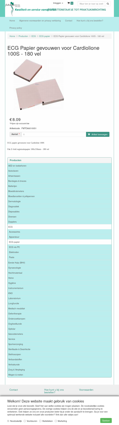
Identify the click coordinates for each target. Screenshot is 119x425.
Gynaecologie (14, 267)
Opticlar (11, 328)
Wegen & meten (15, 374)
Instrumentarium (15, 288)
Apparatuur (14, 236)
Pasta (11, 257)
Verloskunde (14, 364)
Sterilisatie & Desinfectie (19, 349)
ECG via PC (14, 247)
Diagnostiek (13, 206)
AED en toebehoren (17, 165)
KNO (10, 293)
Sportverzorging (15, 344)
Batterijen (12, 186)
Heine (11, 277)
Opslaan (106, 420)
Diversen (12, 216)
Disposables (13, 211)
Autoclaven (13, 170)
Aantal (14, 134)
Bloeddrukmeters (16, 191)
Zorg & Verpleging (16, 369)
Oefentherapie (14, 313)
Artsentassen (14, 175)
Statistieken (47, 420)
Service (11, 339)
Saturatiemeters (15, 333)
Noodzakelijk (16, 420)
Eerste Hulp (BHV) (16, 262)
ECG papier (14, 241)
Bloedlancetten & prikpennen (21, 196)
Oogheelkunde (15, 323)
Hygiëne (12, 282)
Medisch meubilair (16, 308)
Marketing (62, 420)
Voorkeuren (32, 420)
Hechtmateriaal (15, 272)
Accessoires (14, 231)
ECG (10, 226)
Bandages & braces (17, 180)
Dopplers (12, 221)
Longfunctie (13, 303)
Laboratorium (14, 298)
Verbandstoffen (15, 359)
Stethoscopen (14, 354)
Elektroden (14, 252)
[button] (58, 3)
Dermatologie (14, 201)
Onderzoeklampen (16, 318)
